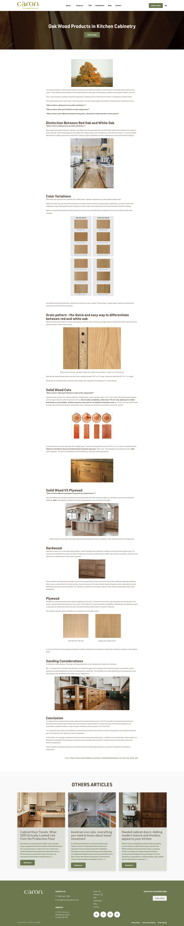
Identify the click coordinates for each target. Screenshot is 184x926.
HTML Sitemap (162, 922)
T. (62, 896)
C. (67, 900)
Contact (118, 5)
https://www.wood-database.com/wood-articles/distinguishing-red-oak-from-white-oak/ (104, 758)
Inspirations (99, 5)
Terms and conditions (148, 922)
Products (79, 5)
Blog (110, 5)
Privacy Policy (135, 922)
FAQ (90, 5)
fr (166, 5)
